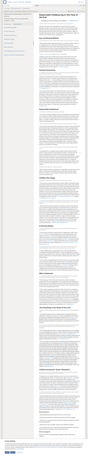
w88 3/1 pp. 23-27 (9, 11)
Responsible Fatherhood (10, 35)
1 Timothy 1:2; (61, 196)
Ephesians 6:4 (67, 402)
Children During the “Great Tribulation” (14, 55)
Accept (7, 452)
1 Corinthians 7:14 (44, 404)
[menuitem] (83, 5)
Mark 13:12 (58, 386)
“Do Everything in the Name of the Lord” (14, 51)
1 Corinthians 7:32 (70, 333)
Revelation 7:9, (59, 409)
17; (50, 198)
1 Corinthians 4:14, (44, 198)
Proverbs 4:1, (68, 409)
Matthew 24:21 (71, 378)
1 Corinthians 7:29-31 (63, 338)
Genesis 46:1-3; (66, 242)
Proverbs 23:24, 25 (47, 54)
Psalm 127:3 (43, 234)
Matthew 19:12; (56, 222)
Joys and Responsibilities (10, 27)
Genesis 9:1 (51, 241)
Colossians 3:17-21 (73, 317)
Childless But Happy (9, 39)
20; (77, 242)
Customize (19, 452)
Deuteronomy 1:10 (44, 244)
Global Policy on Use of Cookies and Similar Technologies (48, 447)
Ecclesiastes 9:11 (68, 299)
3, (72, 409)
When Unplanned (8, 47)
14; (64, 409)
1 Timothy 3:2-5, (44, 88)
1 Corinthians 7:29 (65, 265)
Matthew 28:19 (49, 366)
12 (49, 88)
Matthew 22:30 (49, 236)
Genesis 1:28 (66, 239)
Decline (13, 452)
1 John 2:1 (53, 198)
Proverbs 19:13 (43, 106)
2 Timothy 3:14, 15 (48, 358)
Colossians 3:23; (61, 333)
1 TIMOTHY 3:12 (73, 21)
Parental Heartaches (9, 31)
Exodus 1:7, (73, 242)
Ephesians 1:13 (69, 196)
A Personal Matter (8, 43)
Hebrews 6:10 (63, 222)
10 (74, 409)
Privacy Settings (20, 449)
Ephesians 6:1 (70, 304)
